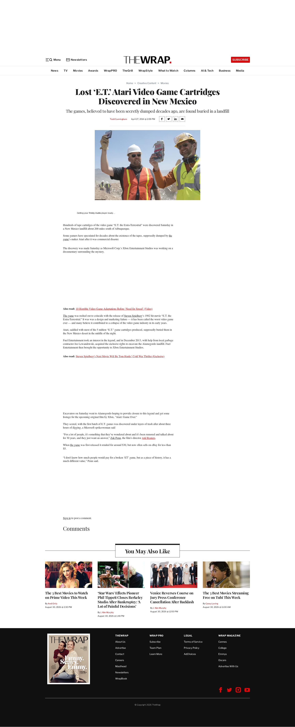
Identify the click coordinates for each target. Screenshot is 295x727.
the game (75, 445)
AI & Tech (207, 70)
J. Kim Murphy (107, 612)
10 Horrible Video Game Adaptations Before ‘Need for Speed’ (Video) (114, 308)
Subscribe (240, 59)
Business (224, 70)
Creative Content (146, 83)
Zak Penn (115, 438)
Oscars (222, 660)
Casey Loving (212, 603)
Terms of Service (193, 641)
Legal (188, 635)
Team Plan (155, 647)
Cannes (222, 641)
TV (66, 70)
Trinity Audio (95, 213)
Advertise (120, 647)
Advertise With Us (228, 666)
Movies (78, 70)
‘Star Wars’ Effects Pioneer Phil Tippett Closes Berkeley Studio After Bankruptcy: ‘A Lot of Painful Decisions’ (120, 599)
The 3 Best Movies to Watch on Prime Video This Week (66, 595)
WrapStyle (145, 70)
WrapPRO (110, 70)
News (54, 70)
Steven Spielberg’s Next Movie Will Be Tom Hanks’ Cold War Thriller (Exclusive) (120, 356)
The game (68, 315)
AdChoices (190, 654)
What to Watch (168, 70)
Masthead (120, 666)
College (222, 647)
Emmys (222, 654)
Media (240, 70)
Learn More (156, 654)
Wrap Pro (157, 635)
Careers (119, 660)
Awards (93, 70)
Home (129, 83)
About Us (120, 641)
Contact (119, 654)
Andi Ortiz (52, 603)
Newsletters (79, 59)
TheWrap (121, 635)
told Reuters (148, 438)
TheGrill (127, 70)
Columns (189, 70)
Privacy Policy (191, 647)
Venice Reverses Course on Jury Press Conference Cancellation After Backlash (172, 597)
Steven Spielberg (133, 315)
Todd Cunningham (118, 119)
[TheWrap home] (147, 59)
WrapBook (121, 678)
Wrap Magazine (229, 635)
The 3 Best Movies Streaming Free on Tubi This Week (226, 595)
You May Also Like (147, 551)
